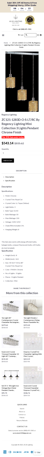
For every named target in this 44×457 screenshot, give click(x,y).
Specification (10, 181)
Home (6, 43)
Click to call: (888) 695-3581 (22, 29)
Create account (41, 35)
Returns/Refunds (22, 420)
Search (22, 408)
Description (21, 171)
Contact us (22, 414)
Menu (3, 35)
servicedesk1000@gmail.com (22, 433)
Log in (38, 35)
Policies (22, 417)
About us (22, 411)
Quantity (5, 149)
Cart (21, 35)
